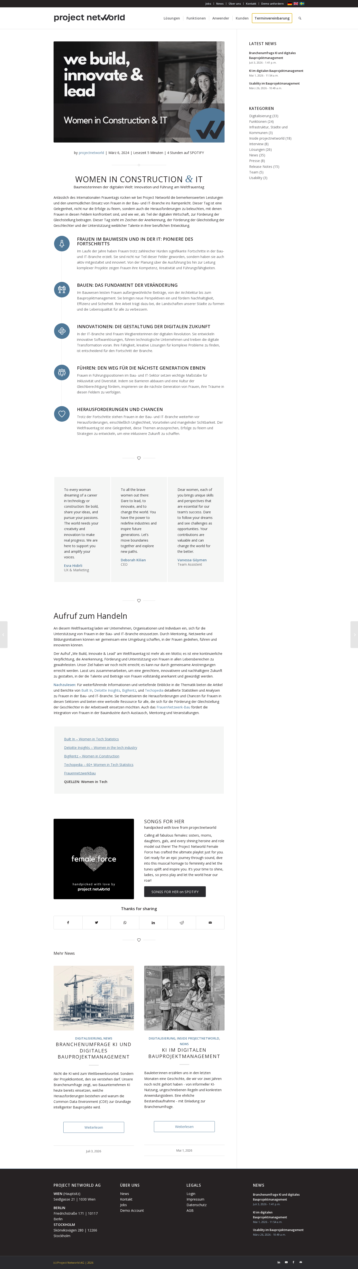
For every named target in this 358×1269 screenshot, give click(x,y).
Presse (254, 160)
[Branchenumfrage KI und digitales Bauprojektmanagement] (94, 998)
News (220, 3)
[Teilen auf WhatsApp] (125, 922)
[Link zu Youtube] (286, 1262)
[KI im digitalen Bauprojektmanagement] (184, 998)
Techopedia (154, 690)
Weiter (217, 1038)
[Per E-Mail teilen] (210, 922)
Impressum (195, 1199)
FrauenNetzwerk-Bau (173, 707)
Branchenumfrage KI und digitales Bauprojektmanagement (94, 1050)
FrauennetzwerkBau (80, 773)
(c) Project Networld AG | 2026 (73, 1262)
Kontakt (251, 3)
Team (253, 172)
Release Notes (260, 166)
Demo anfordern (272, 3)
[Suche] (299, 18)
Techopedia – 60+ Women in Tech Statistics (98, 764)
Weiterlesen (94, 1127)
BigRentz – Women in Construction (91, 756)
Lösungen (257, 149)
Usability (255, 177)
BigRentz (129, 690)
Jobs (208, 3)
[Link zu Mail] (300, 1262)
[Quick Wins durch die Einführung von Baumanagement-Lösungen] (354, 634)
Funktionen (258, 121)
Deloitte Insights (107, 690)
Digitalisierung (88, 1038)
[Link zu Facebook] (293, 1262)
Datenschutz (197, 1204)
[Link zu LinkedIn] (279, 1262)
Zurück (61, 1038)
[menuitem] (208, 3)
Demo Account (132, 1210)
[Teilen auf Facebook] (68, 922)
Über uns (235, 3)
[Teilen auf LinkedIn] (153, 922)
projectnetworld (91, 152)
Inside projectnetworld (198, 1038)
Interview (256, 144)
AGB (190, 1210)
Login (191, 1193)
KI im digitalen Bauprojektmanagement (184, 1053)
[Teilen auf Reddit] (182, 922)
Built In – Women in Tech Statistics (91, 739)
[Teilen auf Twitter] (97, 922)
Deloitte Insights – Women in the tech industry (100, 747)
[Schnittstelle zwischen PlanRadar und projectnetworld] (4, 634)
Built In (86, 690)
